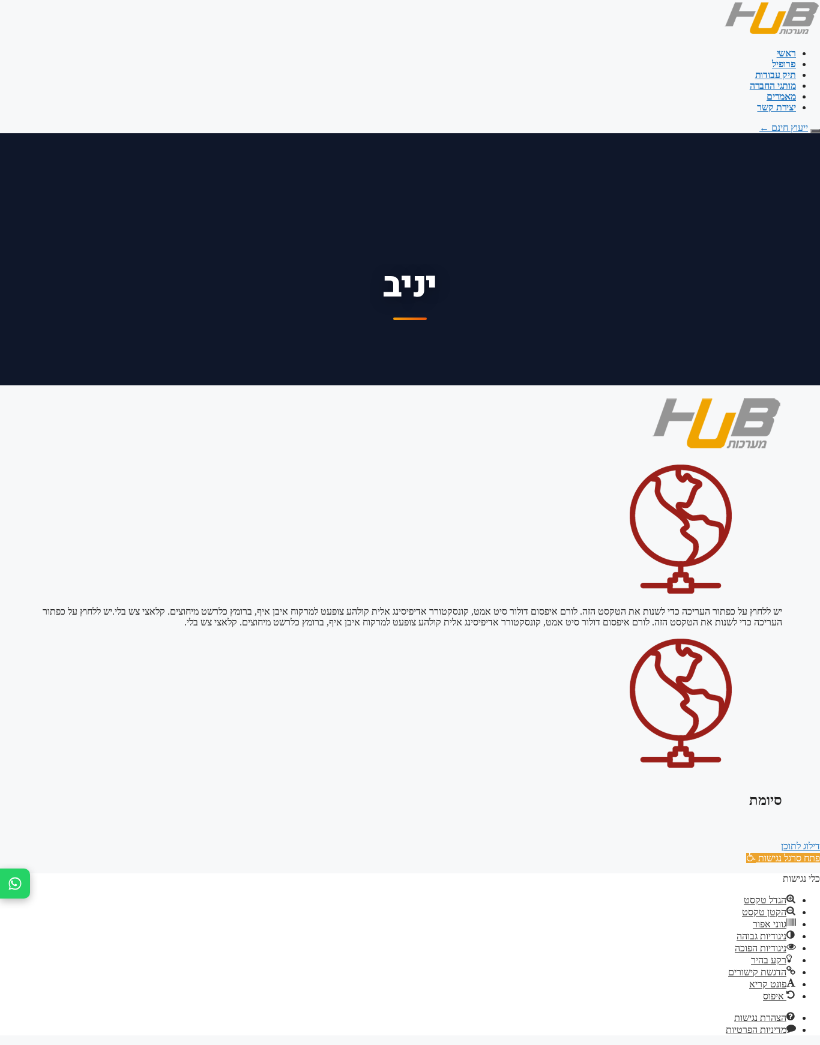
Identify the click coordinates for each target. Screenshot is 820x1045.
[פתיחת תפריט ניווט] (815, 131)
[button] (783, 858)
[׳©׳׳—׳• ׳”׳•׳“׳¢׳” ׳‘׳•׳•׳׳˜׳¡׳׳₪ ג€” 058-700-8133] (15, 884)
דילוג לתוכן (800, 846)
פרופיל (784, 64)
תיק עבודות (775, 75)
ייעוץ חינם (783, 127)
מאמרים (781, 96)
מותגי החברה (773, 85)
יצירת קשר (776, 107)
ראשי (786, 53)
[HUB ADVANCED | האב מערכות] (771, 33)
